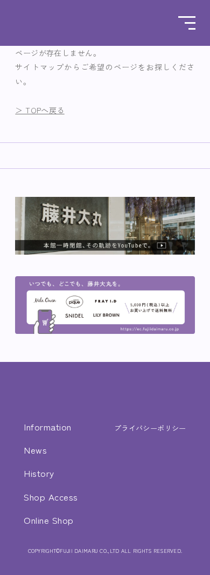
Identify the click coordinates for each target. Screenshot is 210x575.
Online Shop (49, 519)
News (35, 449)
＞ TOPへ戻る (39, 110)
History (39, 473)
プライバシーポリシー (150, 428)
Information (48, 426)
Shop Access (51, 496)
